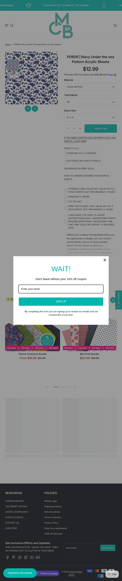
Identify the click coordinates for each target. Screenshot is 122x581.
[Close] (105, 260)
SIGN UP (61, 301)
